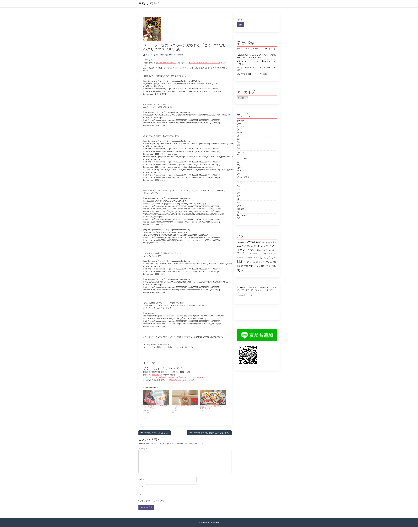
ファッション (270, 250)
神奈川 (252, 266)
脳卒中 (258, 266)
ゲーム (268, 246)
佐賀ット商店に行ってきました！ (211, 406)
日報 (238, 202)
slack (246, 242)
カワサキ (149, 55)
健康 (240, 258)
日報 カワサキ (149, 3)
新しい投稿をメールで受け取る (152, 501)
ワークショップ (268, 254)
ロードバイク (253, 254)
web (239, 170)
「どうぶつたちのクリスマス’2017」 (204, 62)
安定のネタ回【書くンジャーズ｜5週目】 (253, 74)
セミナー (240, 132)
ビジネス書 (255, 250)
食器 (242, 271)
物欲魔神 (240, 209)
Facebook (240, 242)
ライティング (242, 189)
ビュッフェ (262, 250)
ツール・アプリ (243, 177)
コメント (143, 449)
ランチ (240, 253)
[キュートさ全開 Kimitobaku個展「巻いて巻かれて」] (156, 397)
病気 (274, 262)
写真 (238, 145)
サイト (141, 494)
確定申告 (244, 266)
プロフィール (242, 158)
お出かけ (240, 120)
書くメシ (261, 261)
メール (142, 487)
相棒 (238, 266)
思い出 (257, 258)
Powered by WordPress (209, 522)
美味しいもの (242, 215)
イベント (240, 126)
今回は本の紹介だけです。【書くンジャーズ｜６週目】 (256, 68)
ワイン (260, 254)
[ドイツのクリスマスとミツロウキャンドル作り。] (185, 397)
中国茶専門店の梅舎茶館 (166, 62)
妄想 (254, 258)
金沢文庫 (272, 266)
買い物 (264, 266)
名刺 (248, 257)
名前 (141, 479)
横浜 (271, 262)
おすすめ (264, 242)
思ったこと (267, 257)
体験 (238, 139)
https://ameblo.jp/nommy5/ (181, 380)
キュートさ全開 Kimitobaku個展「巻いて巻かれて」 (155, 407)
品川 (251, 258)
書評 (238, 196)
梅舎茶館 (155, 374)
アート (146, 418)
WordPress (254, 242)
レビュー (247, 254)
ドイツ (248, 250)
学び (238, 165)
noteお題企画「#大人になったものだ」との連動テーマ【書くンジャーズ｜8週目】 (256, 56)
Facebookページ (244, 287)
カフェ (262, 246)
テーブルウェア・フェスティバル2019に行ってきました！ (256, 50)
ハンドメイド (242, 152)
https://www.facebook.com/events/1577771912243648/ (179, 377)
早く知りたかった (250, 262)
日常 (240, 261)
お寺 (269, 242)
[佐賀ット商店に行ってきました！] (213, 397)
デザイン (240, 183)
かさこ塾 (244, 246)
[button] (152, 29)
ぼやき (251, 246)
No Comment (177, 55)
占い (243, 257)
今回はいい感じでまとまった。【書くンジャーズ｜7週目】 (256, 62)
